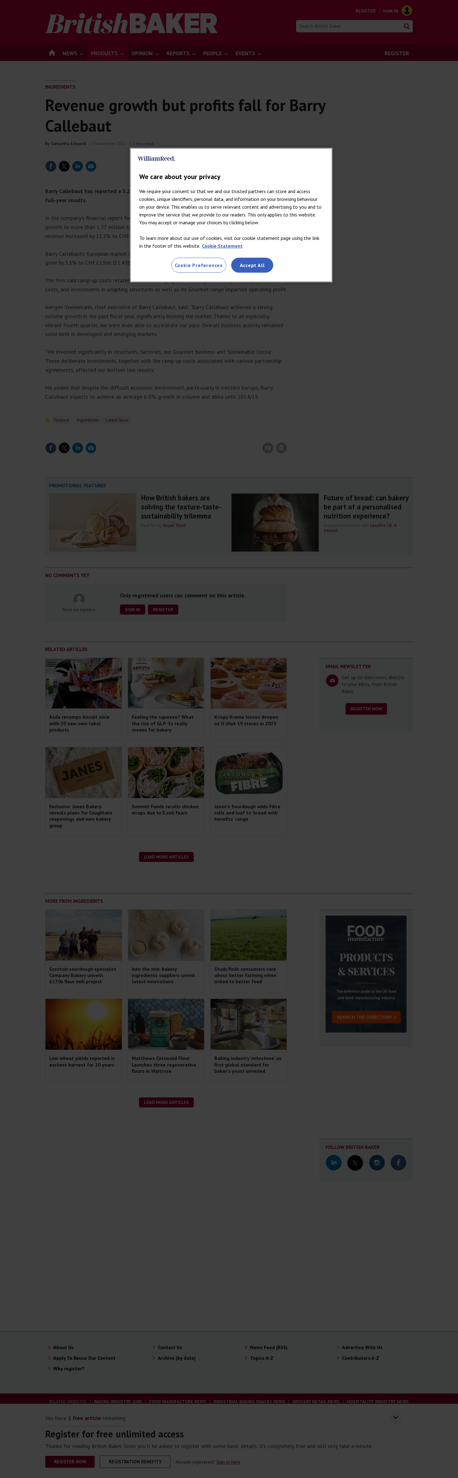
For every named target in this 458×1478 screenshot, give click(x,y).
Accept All (252, 265)
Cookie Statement (222, 246)
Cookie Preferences (199, 265)
